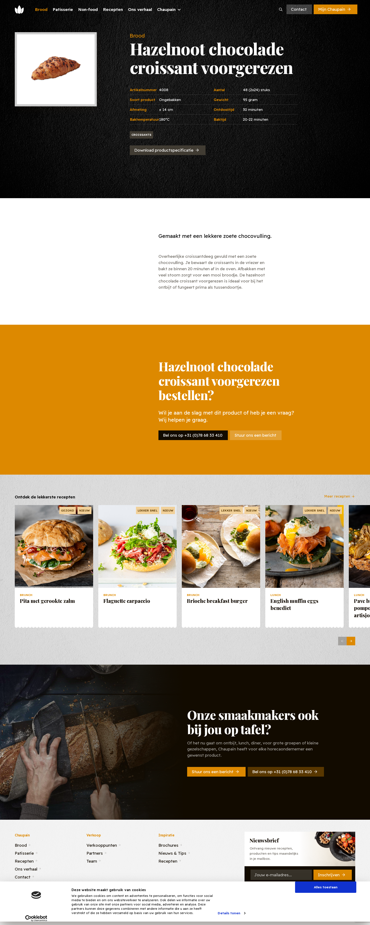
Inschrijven (329, 874)
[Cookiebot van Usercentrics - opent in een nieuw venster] (36, 918)
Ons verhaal (26, 868)
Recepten (24, 861)
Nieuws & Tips (172, 853)
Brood (21, 845)
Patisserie (24, 853)
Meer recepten (337, 496)
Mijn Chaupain (331, 9)
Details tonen (229, 913)
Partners (95, 853)
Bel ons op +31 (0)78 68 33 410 (192, 435)
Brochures (168, 845)
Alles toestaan (325, 887)
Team (92, 861)
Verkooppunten (102, 845)
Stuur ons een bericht (255, 435)
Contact (299, 9)
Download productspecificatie (163, 150)
